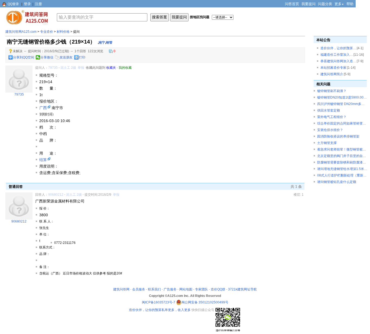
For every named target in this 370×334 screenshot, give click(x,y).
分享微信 (46, 57)
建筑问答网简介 (331, 74)
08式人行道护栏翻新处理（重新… (341, 175)
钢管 (109, 42)
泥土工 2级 (68, 68)
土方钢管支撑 (327, 143)
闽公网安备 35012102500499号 (204, 302)
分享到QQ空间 (23, 57)
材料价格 (63, 32)
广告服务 (170, 289)
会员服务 (138, 289)
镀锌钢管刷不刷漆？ (331, 91)
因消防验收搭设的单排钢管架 (338, 136)
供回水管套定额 (328, 110)
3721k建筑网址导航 (242, 289)
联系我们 (154, 289)
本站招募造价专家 (333, 68)
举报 (81, 68)
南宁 (102, 42)
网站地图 (185, 289)
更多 (339, 4)
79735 (53, 68)
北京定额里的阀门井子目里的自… (341, 156)
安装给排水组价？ (330, 130)
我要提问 (308, 4)
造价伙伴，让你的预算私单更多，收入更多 (160, 310)
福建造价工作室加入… (336, 55)
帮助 (349, 4)
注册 (38, 4)
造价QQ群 (218, 289)
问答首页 (292, 4)
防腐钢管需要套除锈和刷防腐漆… (341, 162)
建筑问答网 (121, 289)
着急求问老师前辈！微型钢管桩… (341, 149)
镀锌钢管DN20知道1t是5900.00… (342, 97)
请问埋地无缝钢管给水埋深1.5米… (342, 169)
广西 (43, 108)
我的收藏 (125, 68)
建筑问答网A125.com (21, 32)
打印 (82, 57)
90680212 (55, 195)
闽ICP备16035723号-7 (158, 302)
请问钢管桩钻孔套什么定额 (336, 182)
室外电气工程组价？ (331, 117)
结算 (43, 160)
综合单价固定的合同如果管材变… (341, 123)
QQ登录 (13, 4)
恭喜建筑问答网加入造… (338, 61)
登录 (27, 4)
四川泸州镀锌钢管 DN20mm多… (341, 104)
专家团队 (201, 289)
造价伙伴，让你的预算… (338, 48)
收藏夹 (111, 68)
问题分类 (325, 4)
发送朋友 (66, 57)
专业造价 (46, 32)
